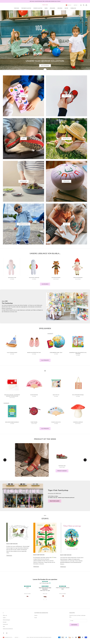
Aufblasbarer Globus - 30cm (56, 352)
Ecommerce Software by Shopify (44, 637)
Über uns (5, 615)
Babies (46, 8)
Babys (23, 138)
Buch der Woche (12, 543)
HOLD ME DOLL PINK (12, 277)
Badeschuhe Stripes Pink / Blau (34, 352)
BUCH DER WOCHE (65, 555)
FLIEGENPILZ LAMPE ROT (78, 422)
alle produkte (45, 428)
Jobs (4, 626)
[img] (45, 581)
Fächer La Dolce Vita (56, 422)
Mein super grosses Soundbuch (12, 422)
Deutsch (75, 5)
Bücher (66, 8)
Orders (35, 615)
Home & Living (23, 181)
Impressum (5, 624)
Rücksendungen (6, 620)
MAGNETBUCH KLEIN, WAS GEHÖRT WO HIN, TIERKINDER (78, 353)
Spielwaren (52, 8)
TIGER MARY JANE (62, 465)
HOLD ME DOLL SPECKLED (34, 277)
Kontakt (4, 622)
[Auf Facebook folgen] (3, 633)
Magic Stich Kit (56, 394)
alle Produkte (45, 360)
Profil (35, 617)
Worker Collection (37, 8)
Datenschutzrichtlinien (8, 628)
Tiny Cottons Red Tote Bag (78, 394)
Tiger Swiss (16, 8)
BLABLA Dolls (66, 138)
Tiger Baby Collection (26, 8)
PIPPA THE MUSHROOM (77, 277)
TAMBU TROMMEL (34, 422)
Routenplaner (54, 501)
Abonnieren (74, 624)
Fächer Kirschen (34, 394)
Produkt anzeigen (62, 470)
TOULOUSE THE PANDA (56, 277)
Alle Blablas (45, 284)
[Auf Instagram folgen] (6, 633)
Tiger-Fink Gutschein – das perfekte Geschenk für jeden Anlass (12, 395)
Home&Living (73, 8)
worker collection (23, 224)
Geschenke (59, 8)
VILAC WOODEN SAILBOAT (12, 352)
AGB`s (4, 617)
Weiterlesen (9, 555)
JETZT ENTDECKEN (45, 65)
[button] (44, 599)
